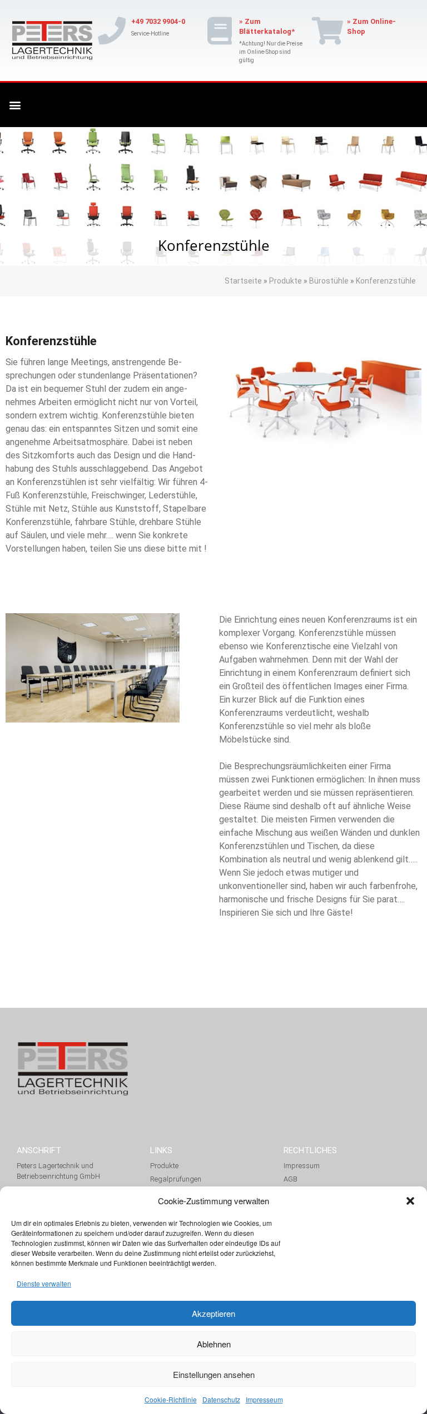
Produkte (286, 280)
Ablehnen (214, 1344)
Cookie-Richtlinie (171, 1399)
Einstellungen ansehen (214, 1374)
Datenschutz (221, 1399)
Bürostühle (329, 280)
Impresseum (264, 1399)
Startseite (244, 280)
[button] (410, 1200)
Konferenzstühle (385, 280)
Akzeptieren (213, 1313)
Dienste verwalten (44, 1283)
